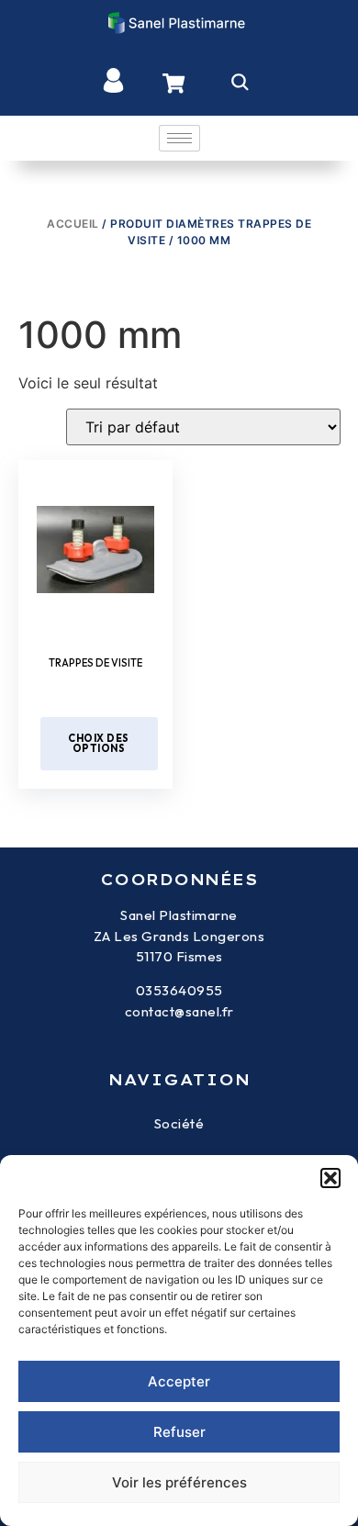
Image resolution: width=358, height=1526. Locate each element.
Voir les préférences (179, 1482)
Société (179, 1123)
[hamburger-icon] (179, 138)
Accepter (179, 1381)
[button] (330, 1178)
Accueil (73, 223)
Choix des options (98, 743)
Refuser (179, 1432)
